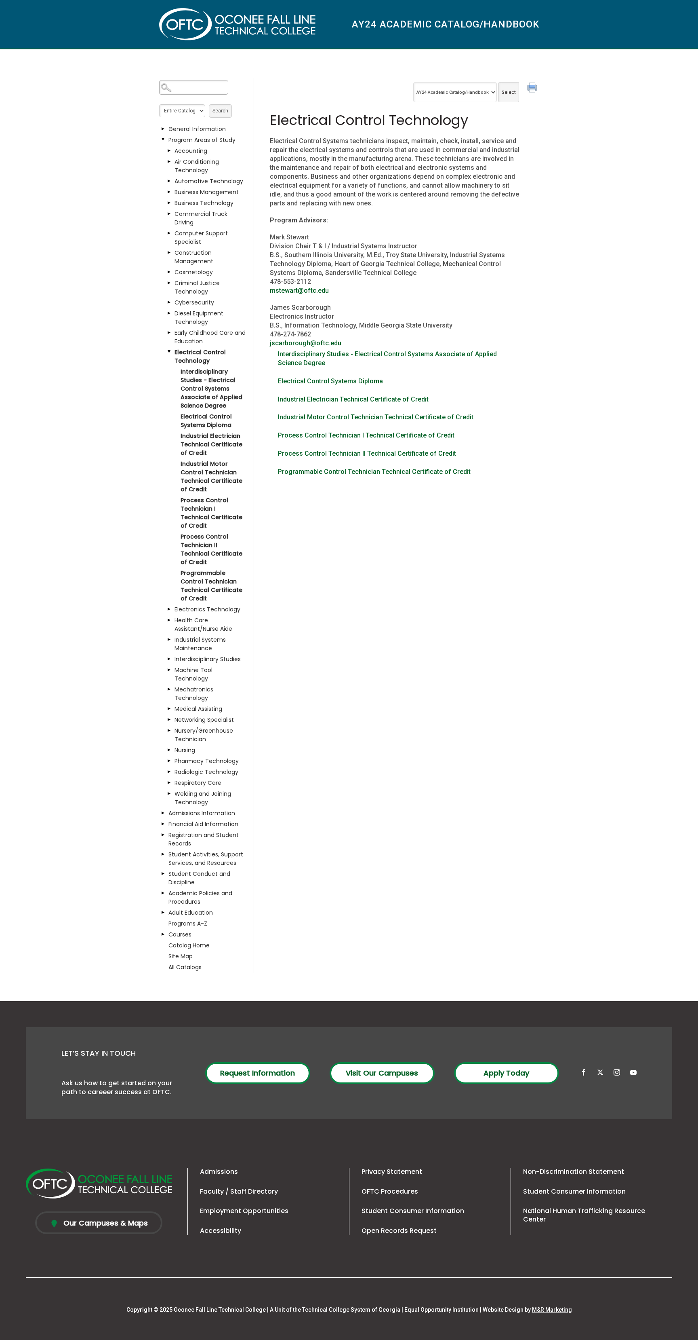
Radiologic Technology (206, 772)
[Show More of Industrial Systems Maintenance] (169, 640)
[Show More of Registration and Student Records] (163, 835)
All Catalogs (185, 967)
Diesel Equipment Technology (198, 317)
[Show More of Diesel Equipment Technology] (169, 313)
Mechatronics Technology (193, 693)
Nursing (184, 750)
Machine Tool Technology (193, 674)
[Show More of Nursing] (169, 750)
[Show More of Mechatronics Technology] (169, 689)
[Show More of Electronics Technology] (169, 609)
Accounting (190, 151)
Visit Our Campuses (382, 1073)
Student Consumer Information (413, 1210)
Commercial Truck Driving (200, 218)
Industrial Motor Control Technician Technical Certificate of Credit (211, 476)
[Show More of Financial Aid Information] (163, 824)
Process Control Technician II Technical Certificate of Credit (211, 549)
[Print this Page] (533, 88)
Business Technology (203, 203)
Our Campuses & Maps (104, 1223)
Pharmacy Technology (206, 761)
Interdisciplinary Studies (207, 659)
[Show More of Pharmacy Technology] (169, 761)
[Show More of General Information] (163, 129)
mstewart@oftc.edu (299, 290)
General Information (197, 129)
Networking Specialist (204, 720)
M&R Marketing (552, 1309)
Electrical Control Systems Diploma (206, 420)
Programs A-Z (187, 923)
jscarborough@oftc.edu (305, 343)
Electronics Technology (207, 609)
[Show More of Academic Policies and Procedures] (163, 893)
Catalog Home (189, 945)
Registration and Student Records (203, 839)
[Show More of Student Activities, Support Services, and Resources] (163, 854)
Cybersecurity (194, 302)
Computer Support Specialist (201, 237)
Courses (179, 934)
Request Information (257, 1073)
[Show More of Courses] (163, 934)
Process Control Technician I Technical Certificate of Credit (211, 513)
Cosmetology (193, 272)
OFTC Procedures (390, 1191)
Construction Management (193, 257)
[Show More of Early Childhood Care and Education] (169, 333)
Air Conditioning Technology (196, 166)
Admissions (219, 1171)
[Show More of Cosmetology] (169, 272)
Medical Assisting (198, 709)
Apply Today (506, 1073)
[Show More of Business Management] (169, 192)
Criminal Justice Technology (197, 287)
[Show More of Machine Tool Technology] (169, 670)
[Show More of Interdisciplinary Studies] (169, 659)
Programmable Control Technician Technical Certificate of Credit (211, 585)
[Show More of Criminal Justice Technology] (169, 283)
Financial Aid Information (203, 824)
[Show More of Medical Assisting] (169, 709)
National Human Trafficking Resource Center (584, 1215)
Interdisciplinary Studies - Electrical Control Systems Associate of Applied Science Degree (211, 389)
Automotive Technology (208, 181)
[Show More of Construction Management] (169, 253)
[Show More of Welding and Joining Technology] (169, 794)
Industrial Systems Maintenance (200, 644)
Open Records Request (399, 1230)
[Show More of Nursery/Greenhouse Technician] (169, 731)
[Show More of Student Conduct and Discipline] (163, 874)
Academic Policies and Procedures (200, 897)
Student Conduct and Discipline (199, 878)
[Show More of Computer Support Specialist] (169, 233)
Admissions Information (201, 813)
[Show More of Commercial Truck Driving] (169, 214)
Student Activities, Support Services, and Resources (205, 858)
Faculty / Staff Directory (239, 1191)
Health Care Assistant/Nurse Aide (203, 624)
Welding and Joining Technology (202, 798)
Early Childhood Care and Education (210, 337)
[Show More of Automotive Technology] (169, 181)
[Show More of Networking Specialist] (169, 720)
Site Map (180, 956)
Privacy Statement (392, 1171)
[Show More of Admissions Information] (163, 813)
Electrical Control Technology (200, 356)
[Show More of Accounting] (169, 151)
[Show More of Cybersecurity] (169, 302)
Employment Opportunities (244, 1210)
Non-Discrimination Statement (573, 1171)
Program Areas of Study (201, 140)
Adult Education (190, 913)
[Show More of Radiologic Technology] (169, 772)
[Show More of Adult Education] (163, 913)
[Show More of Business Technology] (169, 203)
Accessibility (220, 1230)
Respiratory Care (197, 783)
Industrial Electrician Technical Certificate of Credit (211, 444)
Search (220, 111)
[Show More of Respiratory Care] (169, 783)
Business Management (206, 192)
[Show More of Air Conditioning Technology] (169, 162)
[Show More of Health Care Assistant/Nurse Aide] (169, 620)
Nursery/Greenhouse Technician (203, 735)
